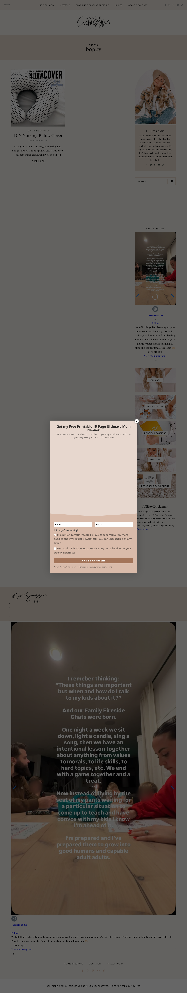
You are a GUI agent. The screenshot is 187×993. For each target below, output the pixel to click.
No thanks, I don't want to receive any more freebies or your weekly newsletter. (92, 550)
